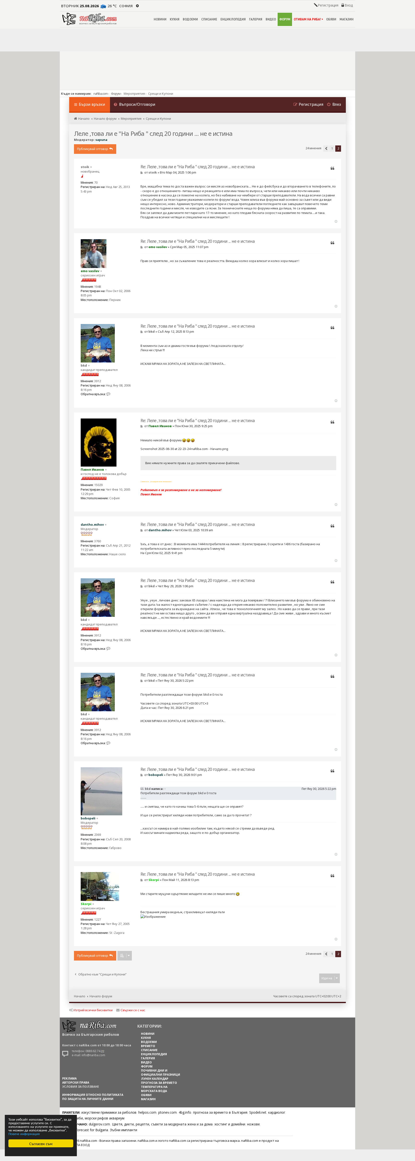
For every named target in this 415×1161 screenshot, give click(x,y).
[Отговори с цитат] (332, 168)
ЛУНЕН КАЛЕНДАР (154, 1079)
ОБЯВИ (331, 19)
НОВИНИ (160, 19)
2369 (97, 834)
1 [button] (332, 148)
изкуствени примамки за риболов (108, 1112)
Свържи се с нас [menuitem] (133, 1010)
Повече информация (24, 1133)
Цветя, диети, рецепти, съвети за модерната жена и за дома (162, 1124)
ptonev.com (167, 1112)
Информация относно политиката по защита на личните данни (92, 1097)
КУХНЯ (174, 19)
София (126, 5)
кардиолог (276, 1112)
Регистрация (328, 5)
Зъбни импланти (123, 1130)
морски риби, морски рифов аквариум (93, 1118)
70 (96, 182)
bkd (84, 365)
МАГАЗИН (347, 19)
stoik (85, 167)
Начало (79, 996)
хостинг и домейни (229, 1124)
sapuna (101, 139)
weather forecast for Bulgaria (85, 1130)
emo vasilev (90, 271)
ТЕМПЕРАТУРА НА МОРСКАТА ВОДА (154, 1089)
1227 (97, 919)
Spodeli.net (257, 1112)
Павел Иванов (92, 469)
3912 (97, 381)
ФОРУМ (284, 19)
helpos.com (147, 1112)
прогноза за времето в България (220, 1112)
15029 (98, 485)
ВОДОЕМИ (190, 19)
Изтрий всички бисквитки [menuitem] (93, 1010)
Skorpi (86, 904)
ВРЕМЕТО (148, 1046)
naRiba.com (100, 93)
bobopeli (88, 818)
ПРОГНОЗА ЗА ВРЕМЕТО (159, 1083)
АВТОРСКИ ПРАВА (75, 1082)
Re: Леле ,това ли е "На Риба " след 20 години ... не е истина (197, 166)
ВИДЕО (271, 19)
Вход (349, 5)
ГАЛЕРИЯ (255, 19)
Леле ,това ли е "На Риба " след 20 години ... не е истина (153, 133)
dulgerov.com (99, 1124)
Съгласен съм (41, 1143)
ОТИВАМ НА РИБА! (307, 19)
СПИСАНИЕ (209, 19)
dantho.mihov (92, 524)
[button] (326, 148)
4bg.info (185, 1112)
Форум (115, 93)
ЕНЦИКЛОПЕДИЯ (233, 19)
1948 (97, 286)
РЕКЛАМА (69, 1078)
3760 (97, 541)
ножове (253, 1124)
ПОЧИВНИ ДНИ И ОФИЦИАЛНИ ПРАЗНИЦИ (160, 1072)
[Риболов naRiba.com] (89, 19)
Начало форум (101, 996)
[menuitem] (134, 105)
